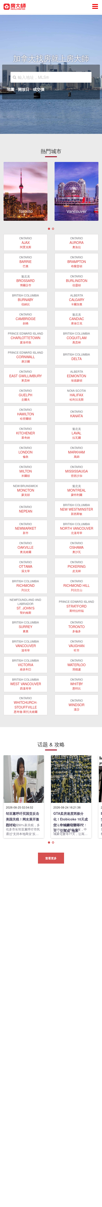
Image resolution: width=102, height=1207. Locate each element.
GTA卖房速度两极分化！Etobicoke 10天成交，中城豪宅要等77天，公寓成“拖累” (70, 816)
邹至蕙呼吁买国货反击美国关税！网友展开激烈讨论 (22, 816)
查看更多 (51, 858)
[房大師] (15, 6)
